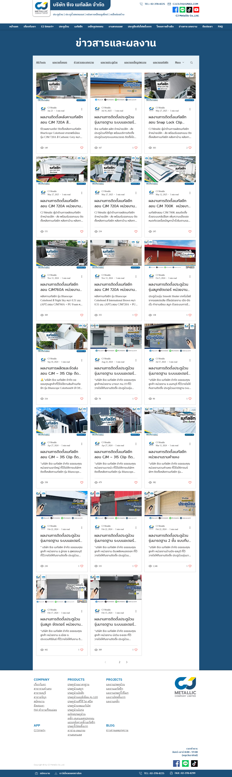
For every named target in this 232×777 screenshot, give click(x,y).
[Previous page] (105, 662)
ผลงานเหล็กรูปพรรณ (135, 62)
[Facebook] (175, 10)
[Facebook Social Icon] (176, 763)
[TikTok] (189, 10)
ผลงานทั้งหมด (59, 62)
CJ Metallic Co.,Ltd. (187, 16)
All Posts (41, 62)
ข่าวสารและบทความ (84, 62)
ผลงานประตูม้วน (109, 62)
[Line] (182, 10)
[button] (191, 63)
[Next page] (127, 662)
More (178, 62)
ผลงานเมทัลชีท (160, 62)
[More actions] (83, 109)
